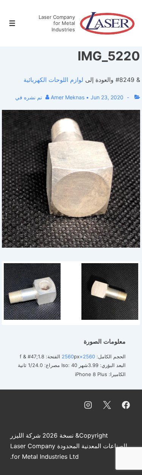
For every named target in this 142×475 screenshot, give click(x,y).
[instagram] (88, 405)
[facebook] (126, 405)
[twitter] (107, 405)
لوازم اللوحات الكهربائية (53, 79)
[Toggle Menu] (12, 23)
